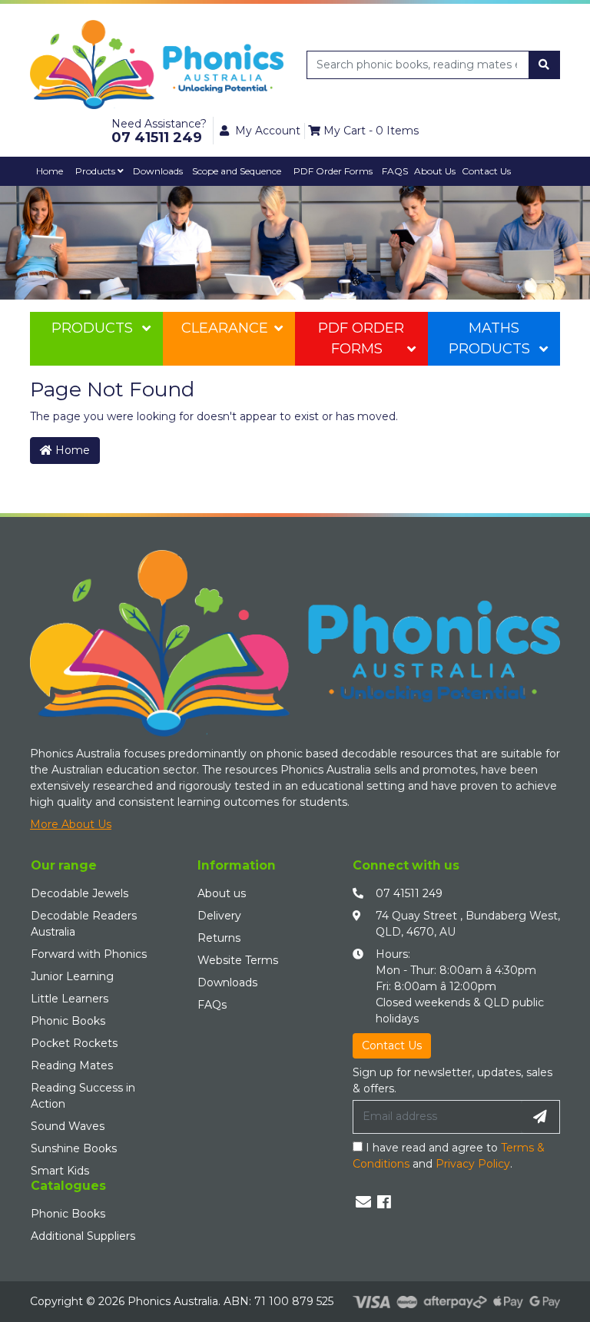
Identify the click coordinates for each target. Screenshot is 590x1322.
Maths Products (489, 338)
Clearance (224, 328)
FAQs (212, 1005)
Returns (218, 938)
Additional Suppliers (83, 1236)
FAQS (395, 171)
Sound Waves (67, 1126)
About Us (435, 171)
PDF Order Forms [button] (333, 171)
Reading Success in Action (83, 1096)
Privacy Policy (473, 1164)
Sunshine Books (74, 1148)
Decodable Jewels (79, 893)
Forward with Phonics (89, 954)
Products (96, 171)
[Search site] (544, 64)
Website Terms (237, 960)
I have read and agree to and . (449, 1156)
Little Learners (69, 999)
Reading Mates (72, 1065)
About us (221, 893)
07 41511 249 (409, 893)
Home (49, 171)
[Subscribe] (540, 1117)
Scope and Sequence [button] (236, 171)
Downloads (158, 171)
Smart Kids (60, 1171)
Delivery (219, 916)
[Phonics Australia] (156, 64)
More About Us (70, 824)
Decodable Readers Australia (84, 924)
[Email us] (363, 1202)
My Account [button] (267, 131)
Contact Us (486, 171)
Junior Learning (72, 976)
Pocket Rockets (74, 1043)
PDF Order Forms (361, 338)
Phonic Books (68, 1021)
